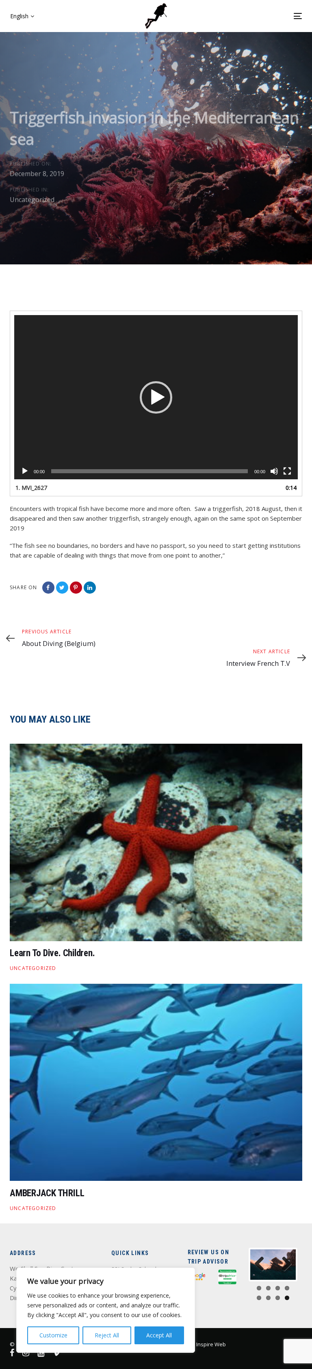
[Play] (25, 471)
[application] (156, 397)
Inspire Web (211, 1344)
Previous (262, 1264)
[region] (105, 1310)
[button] (22, 16)
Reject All (107, 1335)
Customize (53, 1335)
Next (283, 1264)
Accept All (159, 1335)
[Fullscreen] (287, 471)
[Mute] (274, 471)
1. (31, 487)
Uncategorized (32, 199)
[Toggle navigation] (234, 16)
